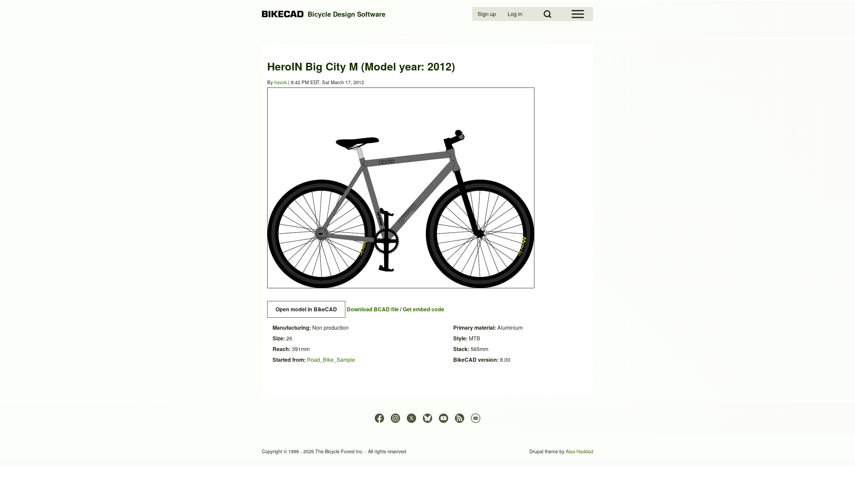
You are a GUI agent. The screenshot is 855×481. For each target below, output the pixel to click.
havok (280, 82)
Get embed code (423, 309)
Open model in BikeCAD (306, 309)
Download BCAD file (373, 309)
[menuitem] (487, 14)
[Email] (475, 418)
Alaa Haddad (579, 451)
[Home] (283, 14)
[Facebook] (379, 418)
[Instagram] (395, 418)
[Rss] (459, 418)
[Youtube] (443, 418)
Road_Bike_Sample (331, 359)
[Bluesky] (427, 418)
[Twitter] (411, 418)
